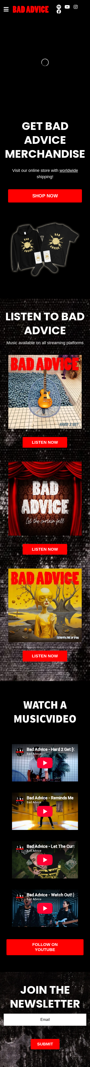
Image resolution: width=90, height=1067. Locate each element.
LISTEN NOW (45, 549)
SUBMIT (45, 1044)
